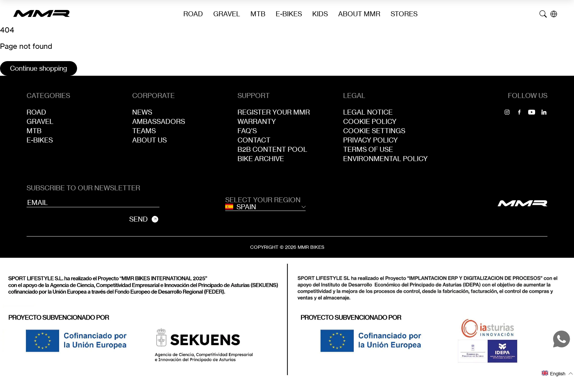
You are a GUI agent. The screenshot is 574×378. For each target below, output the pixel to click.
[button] (557, 373)
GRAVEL (226, 14)
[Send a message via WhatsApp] (561, 339)
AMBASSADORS (158, 121)
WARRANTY (257, 121)
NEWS (142, 112)
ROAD (193, 14)
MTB (257, 14)
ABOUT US (149, 140)
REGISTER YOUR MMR (274, 112)
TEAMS (144, 131)
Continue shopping (38, 68)
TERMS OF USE (368, 149)
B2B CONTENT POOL (272, 149)
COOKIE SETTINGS (374, 131)
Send (138, 219)
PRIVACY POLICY (370, 140)
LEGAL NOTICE (368, 112)
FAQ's (247, 131)
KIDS (320, 14)
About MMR (359, 14)
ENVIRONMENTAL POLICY (385, 158)
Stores (404, 14)
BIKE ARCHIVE (261, 158)
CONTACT (254, 140)
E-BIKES (289, 14)
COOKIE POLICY (370, 121)
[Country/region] (553, 14)
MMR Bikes (311, 247)
